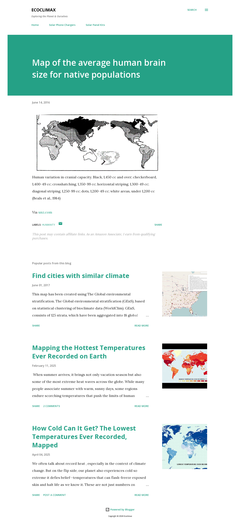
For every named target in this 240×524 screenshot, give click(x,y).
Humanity (48, 224)
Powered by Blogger (122, 509)
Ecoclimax (43, 10)
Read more (142, 325)
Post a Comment (54, 495)
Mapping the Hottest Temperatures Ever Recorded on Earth (88, 351)
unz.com (45, 212)
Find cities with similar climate (80, 275)
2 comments (51, 406)
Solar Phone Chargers (62, 25)
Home (35, 25)
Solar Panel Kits (95, 25)
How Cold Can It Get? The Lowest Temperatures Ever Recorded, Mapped (84, 436)
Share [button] (158, 224)
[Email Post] (60, 224)
